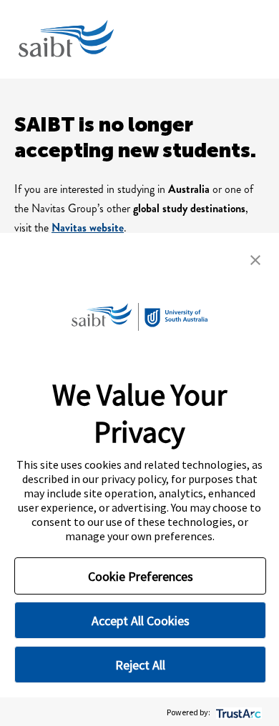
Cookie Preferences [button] (140, 576)
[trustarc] (237, 712)
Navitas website (88, 227)
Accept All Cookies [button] (141, 620)
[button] (255, 258)
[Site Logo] (65, 39)
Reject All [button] (140, 665)
